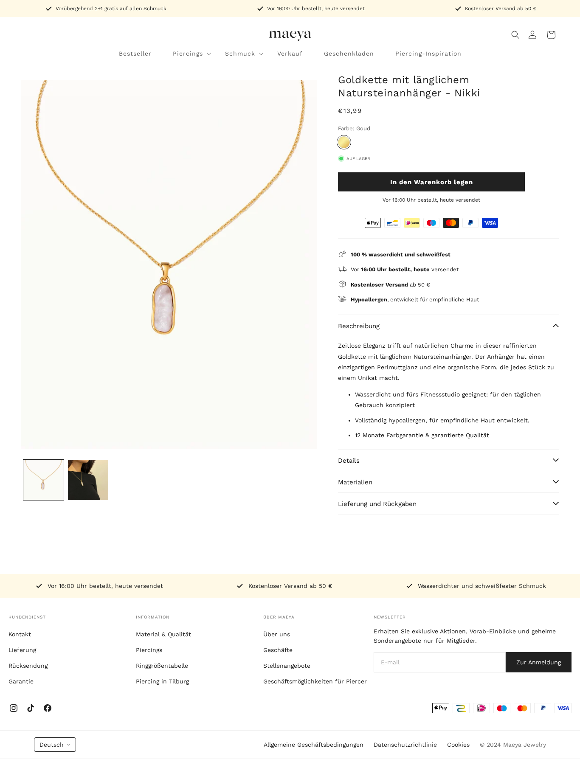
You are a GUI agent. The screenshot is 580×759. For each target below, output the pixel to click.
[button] (515, 34)
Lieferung (22, 650)
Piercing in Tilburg (162, 681)
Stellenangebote (286, 665)
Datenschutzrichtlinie (405, 744)
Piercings (149, 650)
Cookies (458, 744)
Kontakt (19, 634)
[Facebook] (47, 708)
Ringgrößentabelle (162, 665)
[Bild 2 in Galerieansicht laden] (88, 480)
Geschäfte (278, 650)
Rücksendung (28, 665)
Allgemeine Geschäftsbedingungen (313, 744)
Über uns (276, 634)
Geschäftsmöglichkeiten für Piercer (315, 681)
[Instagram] (13, 708)
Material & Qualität (163, 634)
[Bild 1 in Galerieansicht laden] (43, 480)
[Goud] (344, 142)
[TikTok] (30, 708)
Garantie (21, 681)
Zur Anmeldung (538, 662)
